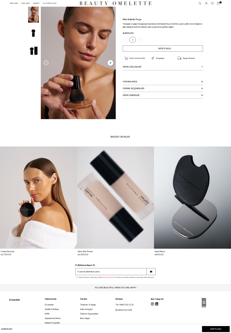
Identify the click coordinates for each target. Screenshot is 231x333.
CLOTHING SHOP (49, 3)
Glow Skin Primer (85, 251)
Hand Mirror (160, 251)
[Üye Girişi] (206, 3)
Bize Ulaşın (85, 318)
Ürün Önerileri (131, 95)
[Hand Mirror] (192, 197)
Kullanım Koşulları (52, 323)
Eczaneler (14, 299)
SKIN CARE (25, 3)
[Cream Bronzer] (38, 197)
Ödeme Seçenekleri (133, 88)
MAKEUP (36, 3)
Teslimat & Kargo (88, 304)
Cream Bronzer (7, 251)
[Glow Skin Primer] (115, 197)
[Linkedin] (156, 304)
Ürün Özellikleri (132, 66)
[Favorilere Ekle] (108, 14)
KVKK (47, 313)
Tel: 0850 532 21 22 (125, 304)
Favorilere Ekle (70, 153)
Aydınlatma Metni (109, 277)
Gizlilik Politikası (52, 309)
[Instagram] (152, 304)
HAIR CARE (14, 3)
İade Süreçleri (86, 309)
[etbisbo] (204, 303)
